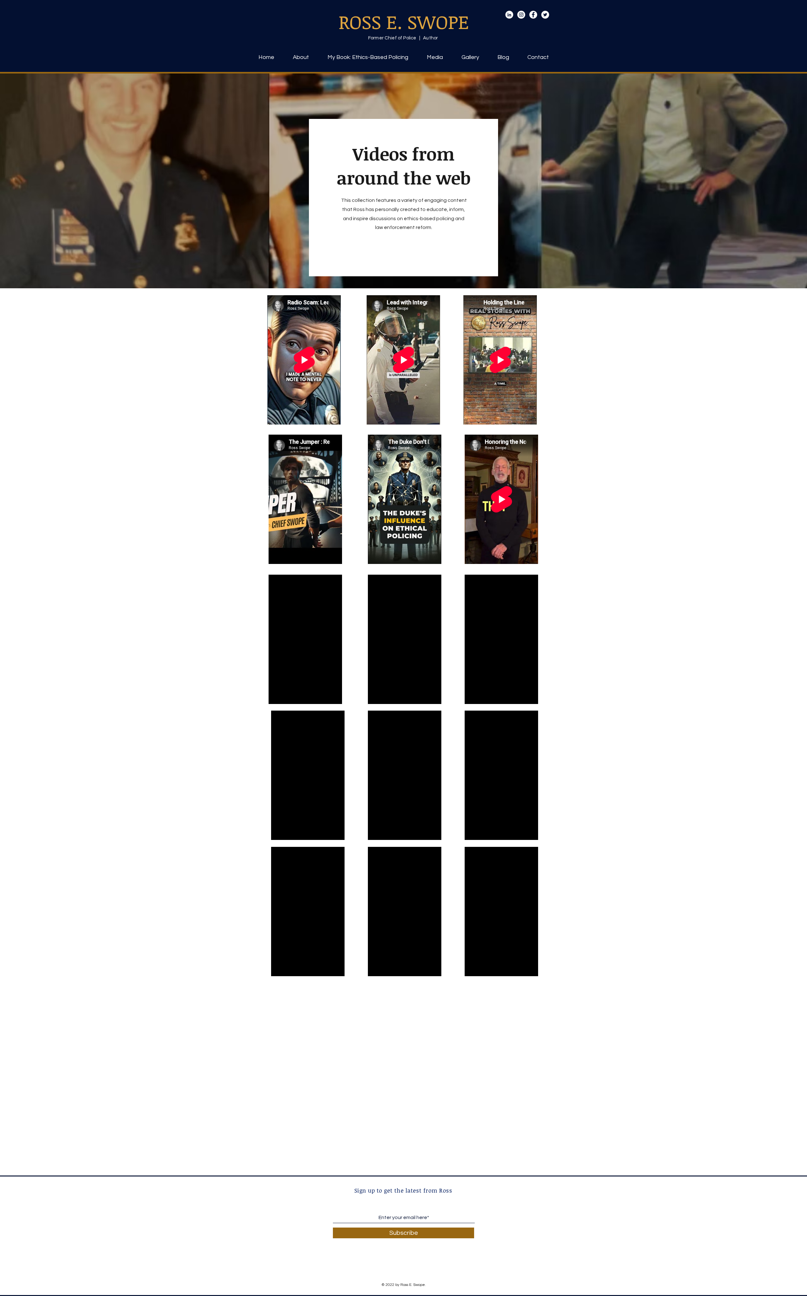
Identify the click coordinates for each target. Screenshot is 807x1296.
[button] (434, 57)
